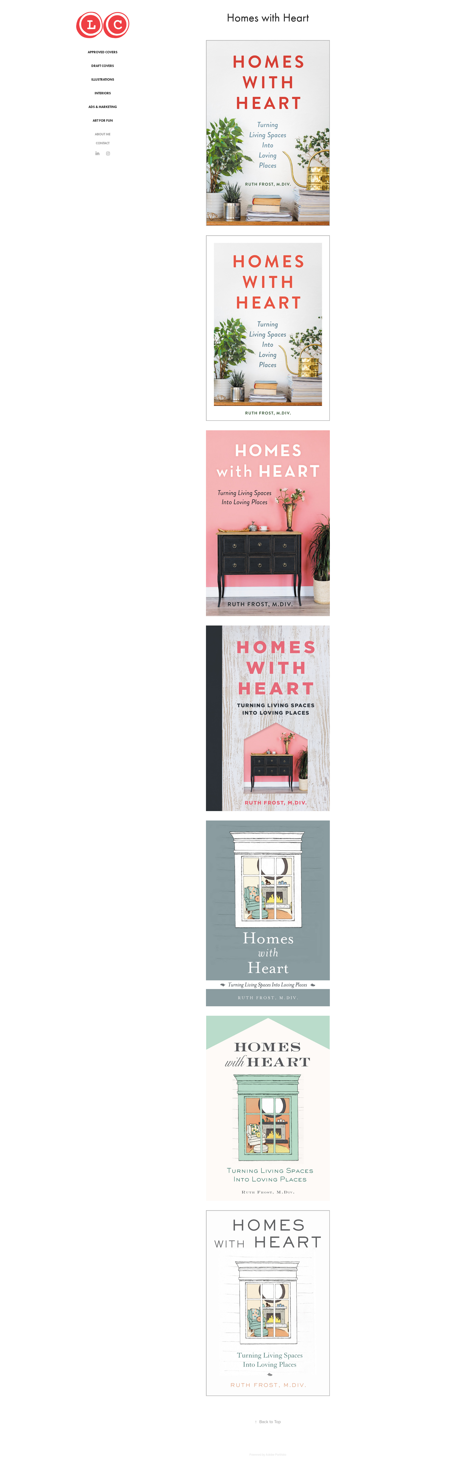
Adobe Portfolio (276, 1454)
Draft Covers (102, 66)
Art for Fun (103, 121)
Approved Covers (102, 52)
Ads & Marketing (102, 107)
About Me (102, 134)
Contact (102, 143)
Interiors (103, 93)
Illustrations (102, 80)
